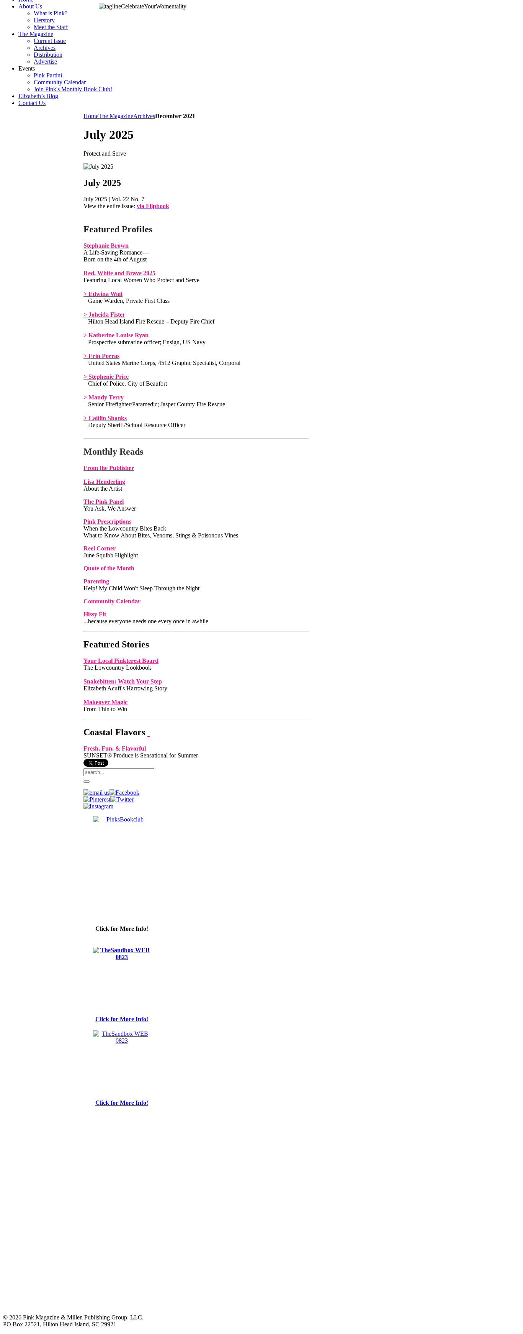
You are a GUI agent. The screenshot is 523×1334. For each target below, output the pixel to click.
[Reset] (86, 781)
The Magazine (115, 116)
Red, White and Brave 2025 (119, 273)
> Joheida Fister (104, 314)
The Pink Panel (103, 501)
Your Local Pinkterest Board (121, 660)
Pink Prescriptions (107, 521)
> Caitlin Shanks (105, 418)
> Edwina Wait (103, 294)
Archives (144, 116)
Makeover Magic (105, 702)
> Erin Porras (101, 356)
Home (90, 116)
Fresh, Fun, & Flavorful (114, 748)
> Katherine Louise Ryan (116, 335)
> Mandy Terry (103, 397)
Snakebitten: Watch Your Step (122, 681)
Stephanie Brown (106, 245)
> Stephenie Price (106, 376)
